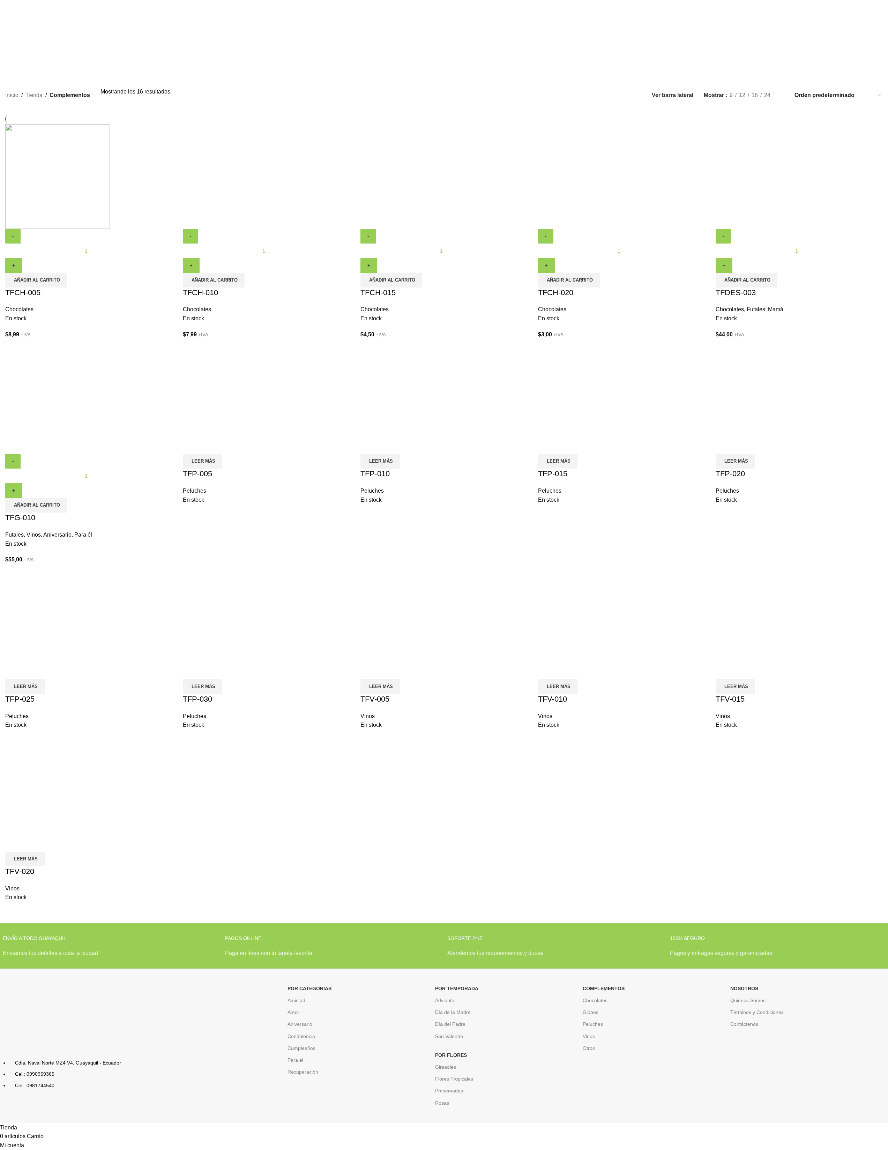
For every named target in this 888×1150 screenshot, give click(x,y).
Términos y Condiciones (757, 1012)
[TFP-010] (412, 401)
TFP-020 (730, 473)
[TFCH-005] (57, 176)
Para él (83, 535)
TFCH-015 (378, 292)
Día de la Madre (453, 1012)
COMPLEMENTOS (604, 988)
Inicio (11, 95)
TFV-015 (730, 699)
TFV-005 (374, 699)
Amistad (296, 1000)
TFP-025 (20, 699)
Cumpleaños (301, 1048)
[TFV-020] (57, 799)
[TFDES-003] (768, 176)
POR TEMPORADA (456, 988)
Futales (756, 309)
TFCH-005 (22, 292)
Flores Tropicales (454, 1079)
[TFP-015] (590, 401)
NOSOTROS (744, 988)
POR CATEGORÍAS (309, 988)
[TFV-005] (412, 626)
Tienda (34, 95)
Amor (293, 1012)
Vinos (34, 535)
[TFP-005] (235, 401)
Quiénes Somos (748, 1000)
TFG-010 (20, 517)
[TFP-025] (57, 626)
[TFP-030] (235, 626)
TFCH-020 (555, 292)
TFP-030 (197, 699)
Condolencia (301, 1036)
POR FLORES (451, 1055)
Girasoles (445, 1067)
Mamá (775, 309)
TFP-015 (552, 473)
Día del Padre (450, 1024)
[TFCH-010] (235, 176)
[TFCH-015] (412, 176)
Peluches (194, 491)
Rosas (442, 1103)
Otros (589, 1048)
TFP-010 (375, 473)
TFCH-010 (200, 292)
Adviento (444, 1000)
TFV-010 (552, 699)
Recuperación (303, 1072)
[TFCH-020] (590, 176)
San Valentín (449, 1036)
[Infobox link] (110, 950)
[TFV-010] (590, 626)
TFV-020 (19, 871)
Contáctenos (744, 1024)
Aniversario (57, 535)
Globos (590, 1012)
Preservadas (449, 1090)
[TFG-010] (57, 401)
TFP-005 (197, 473)
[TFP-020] (768, 401)
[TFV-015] (768, 626)
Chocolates (19, 309)
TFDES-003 (736, 292)
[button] (36, 280)
